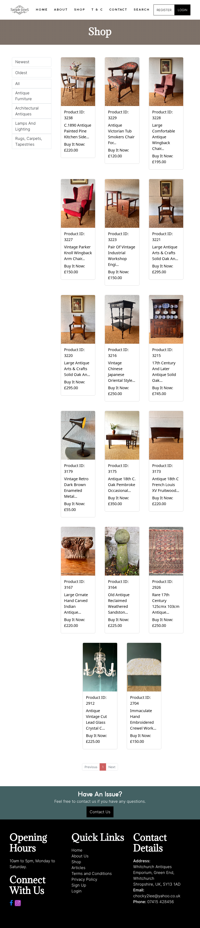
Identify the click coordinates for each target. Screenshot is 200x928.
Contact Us (100, 812)
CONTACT (118, 9)
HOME (42, 9)
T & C (97, 9)
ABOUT (61, 9)
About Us (79, 856)
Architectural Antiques (27, 111)
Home (76, 850)
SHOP (79, 9)
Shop (76, 862)
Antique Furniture (23, 96)
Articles (78, 867)
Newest (22, 62)
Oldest (21, 72)
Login (76, 891)
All (17, 83)
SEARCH (142, 9)
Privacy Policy (84, 879)
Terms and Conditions (91, 873)
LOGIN (182, 10)
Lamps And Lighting (25, 126)
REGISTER (164, 10)
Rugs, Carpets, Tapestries (28, 141)
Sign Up (78, 885)
